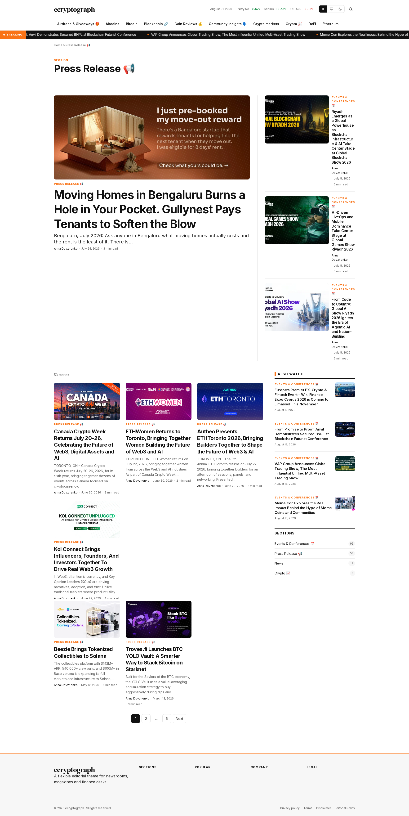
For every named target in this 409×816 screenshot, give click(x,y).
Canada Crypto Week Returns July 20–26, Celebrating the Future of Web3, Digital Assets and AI (84, 444)
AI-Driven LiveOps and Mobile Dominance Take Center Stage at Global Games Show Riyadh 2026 (343, 231)
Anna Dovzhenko (66, 248)
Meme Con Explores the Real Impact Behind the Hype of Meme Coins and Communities (303, 508)
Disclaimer (323, 808)
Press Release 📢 (68, 183)
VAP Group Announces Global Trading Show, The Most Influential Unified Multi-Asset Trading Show (193, 34)
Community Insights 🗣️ (228, 24)
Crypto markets (266, 24)
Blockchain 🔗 (156, 24)
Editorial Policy (345, 808)
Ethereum (330, 24)
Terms (307, 808)
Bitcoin (132, 24)
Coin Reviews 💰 (188, 24)
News (279, 563)
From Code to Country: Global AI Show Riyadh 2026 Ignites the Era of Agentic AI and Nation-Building (343, 318)
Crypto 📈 (294, 24)
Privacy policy (290, 808)
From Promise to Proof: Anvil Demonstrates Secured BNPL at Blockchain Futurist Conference (302, 434)
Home (58, 45)
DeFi (312, 24)
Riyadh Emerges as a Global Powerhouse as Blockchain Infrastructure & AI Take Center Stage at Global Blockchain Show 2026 (343, 137)
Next (179, 719)
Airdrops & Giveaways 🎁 (78, 24)
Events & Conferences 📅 (343, 101)
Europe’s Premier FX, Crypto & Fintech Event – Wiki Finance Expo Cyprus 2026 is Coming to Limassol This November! (301, 397)
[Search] (350, 8)
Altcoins (112, 24)
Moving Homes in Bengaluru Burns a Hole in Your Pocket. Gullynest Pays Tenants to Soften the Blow (149, 209)
